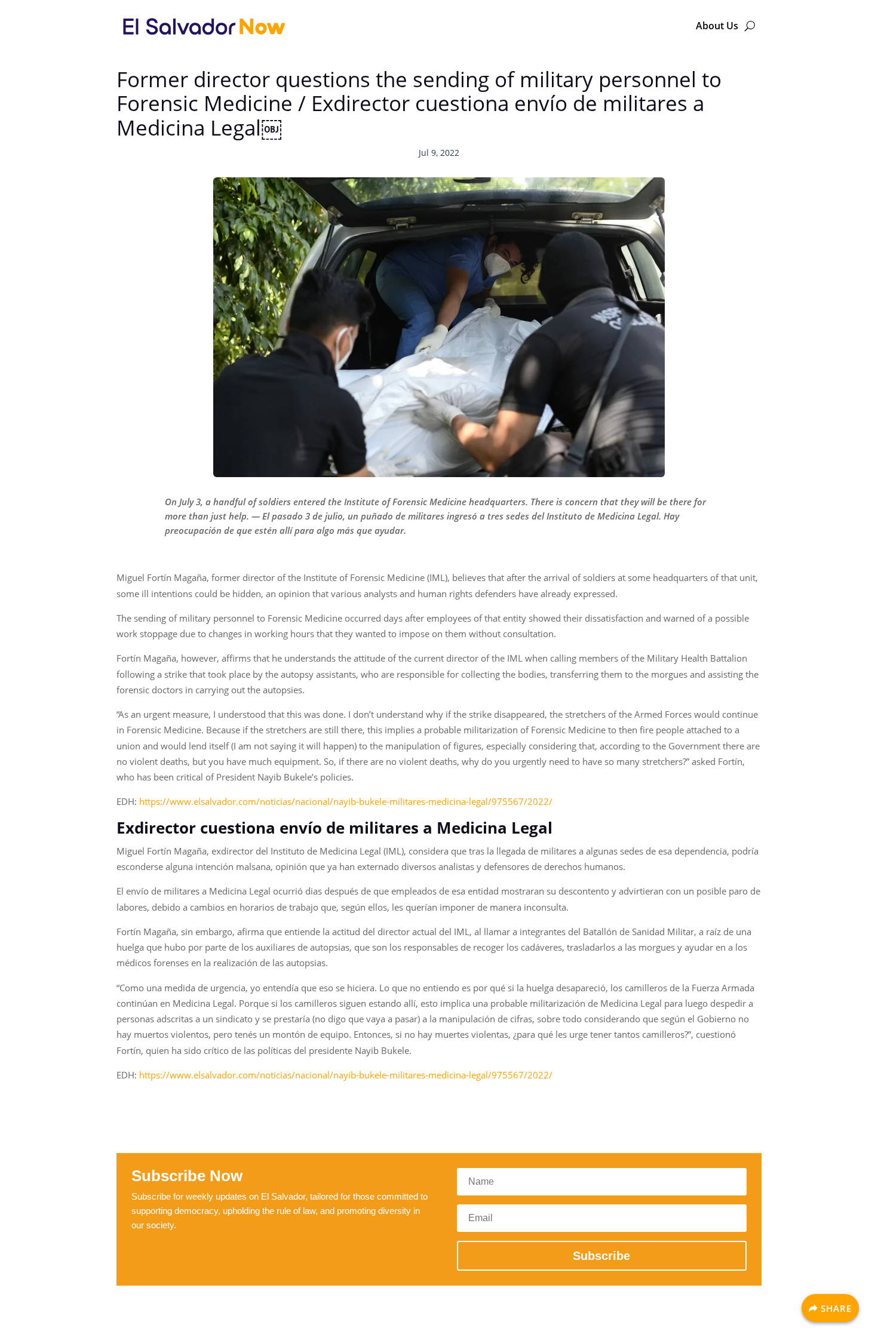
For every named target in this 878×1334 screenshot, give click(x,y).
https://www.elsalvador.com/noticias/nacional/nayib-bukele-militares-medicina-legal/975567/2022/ (345, 801)
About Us (717, 25)
